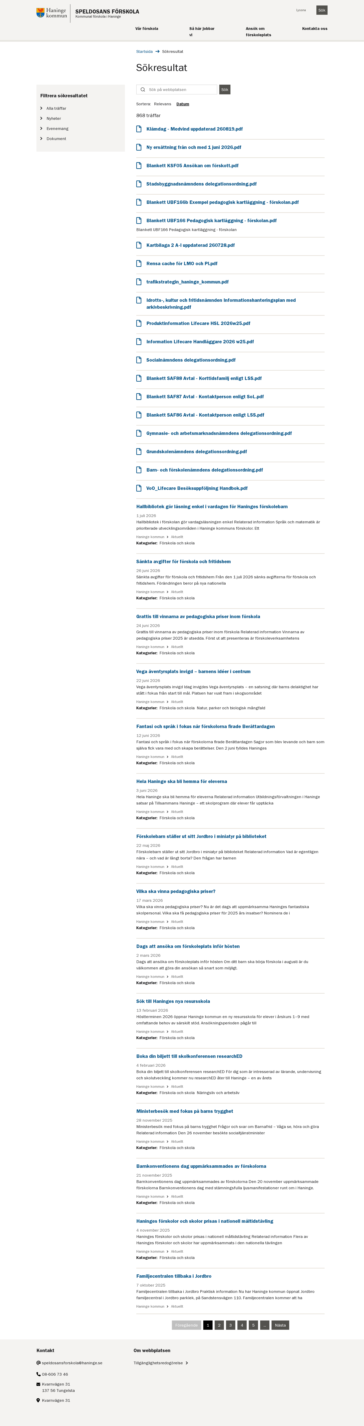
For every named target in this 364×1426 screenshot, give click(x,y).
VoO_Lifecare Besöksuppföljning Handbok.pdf (197, 488)
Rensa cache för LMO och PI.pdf (182, 263)
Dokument (56, 138)
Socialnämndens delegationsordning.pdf (191, 359)
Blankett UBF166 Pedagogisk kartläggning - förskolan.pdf (211, 220)
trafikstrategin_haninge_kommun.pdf (187, 281)
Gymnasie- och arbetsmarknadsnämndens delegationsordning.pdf (219, 433)
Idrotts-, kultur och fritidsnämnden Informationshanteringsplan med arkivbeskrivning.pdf (221, 304)
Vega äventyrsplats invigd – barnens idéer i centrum (193, 671)
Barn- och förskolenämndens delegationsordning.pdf (204, 469)
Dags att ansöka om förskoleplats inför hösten (188, 946)
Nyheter (54, 118)
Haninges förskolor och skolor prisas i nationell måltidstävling (204, 1221)
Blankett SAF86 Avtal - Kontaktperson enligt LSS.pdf (205, 414)
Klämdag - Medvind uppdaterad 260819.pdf (194, 128)
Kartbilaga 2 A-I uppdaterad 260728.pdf (190, 245)
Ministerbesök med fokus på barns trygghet (184, 1111)
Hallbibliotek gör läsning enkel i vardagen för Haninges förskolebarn (212, 506)
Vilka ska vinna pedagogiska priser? (175, 891)
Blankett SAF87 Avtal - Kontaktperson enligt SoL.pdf (205, 396)
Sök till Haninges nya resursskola (173, 1001)
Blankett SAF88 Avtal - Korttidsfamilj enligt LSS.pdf (204, 378)
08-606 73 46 (55, 1374)
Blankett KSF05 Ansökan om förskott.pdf (192, 165)
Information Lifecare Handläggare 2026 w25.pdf (200, 341)
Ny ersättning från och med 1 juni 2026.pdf (193, 147)
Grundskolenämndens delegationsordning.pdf (196, 451)
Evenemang (57, 128)
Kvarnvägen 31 (56, 1400)
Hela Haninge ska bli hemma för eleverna (181, 781)
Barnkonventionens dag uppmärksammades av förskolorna (201, 1166)
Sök (321, 10)
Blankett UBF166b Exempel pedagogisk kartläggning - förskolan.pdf (222, 202)
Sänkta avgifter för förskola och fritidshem (183, 561)
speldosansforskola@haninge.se (72, 1363)
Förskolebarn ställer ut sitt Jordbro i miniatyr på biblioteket (201, 836)
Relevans (162, 104)
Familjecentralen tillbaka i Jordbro (173, 1276)
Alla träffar (56, 108)
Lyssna (301, 10)
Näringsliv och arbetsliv (218, 1093)
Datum (183, 104)
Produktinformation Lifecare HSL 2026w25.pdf (198, 323)
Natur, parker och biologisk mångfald (231, 708)
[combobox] (176, 89)
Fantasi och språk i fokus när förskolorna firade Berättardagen (205, 726)
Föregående (188, 1326)
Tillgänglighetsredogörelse (158, 1363)
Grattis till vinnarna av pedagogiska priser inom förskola (198, 616)
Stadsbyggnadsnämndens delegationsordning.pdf (201, 183)
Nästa (282, 1326)
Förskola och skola (177, 543)
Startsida (144, 51)
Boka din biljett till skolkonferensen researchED (189, 1056)
